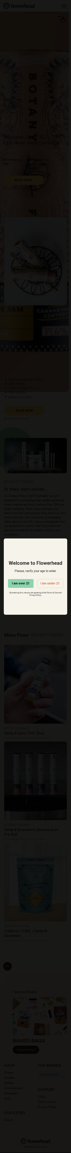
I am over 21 (21, 583)
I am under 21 (50, 583)
